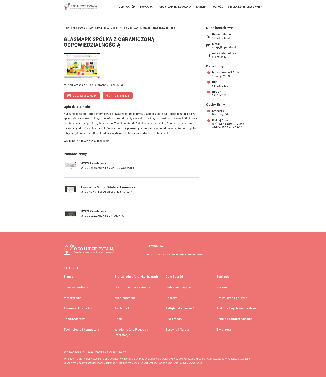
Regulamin (195, 254)
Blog (150, 254)
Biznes (68, 276)
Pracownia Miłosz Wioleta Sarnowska (108, 187)
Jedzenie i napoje (178, 287)
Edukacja (146, 6)
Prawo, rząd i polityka (231, 298)
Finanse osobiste (76, 287)
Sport (118, 319)
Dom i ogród (127, 6)
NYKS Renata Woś (94, 163)
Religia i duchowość (180, 308)
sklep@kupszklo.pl (85, 95)
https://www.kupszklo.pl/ (93, 140)
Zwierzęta (223, 329)
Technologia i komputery (81, 329)
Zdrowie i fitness (178, 329)
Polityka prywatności (171, 254)
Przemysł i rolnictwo (78, 308)
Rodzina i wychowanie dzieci (237, 308)
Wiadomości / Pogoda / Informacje (131, 332)
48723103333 (121, 95)
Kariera (201, 6)
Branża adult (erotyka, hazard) (136, 276)
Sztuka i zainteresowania (245, 6)
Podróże (217, 6)
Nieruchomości (126, 298)
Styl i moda (174, 319)
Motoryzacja (73, 298)
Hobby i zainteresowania (174, 6)
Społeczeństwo (75, 319)
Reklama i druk (125, 308)
